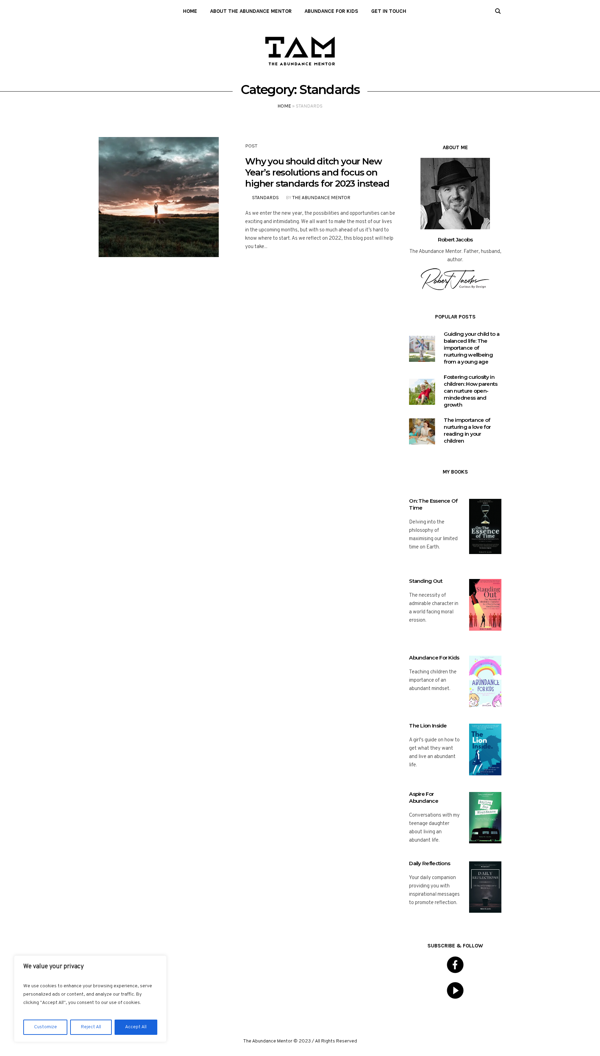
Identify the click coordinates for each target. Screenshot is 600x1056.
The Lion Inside (428, 725)
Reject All (91, 1027)
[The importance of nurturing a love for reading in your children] (422, 431)
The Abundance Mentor (321, 198)
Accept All (136, 1027)
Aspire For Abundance (423, 797)
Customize (45, 1027)
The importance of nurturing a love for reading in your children (467, 430)
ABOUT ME (455, 147)
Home (284, 106)
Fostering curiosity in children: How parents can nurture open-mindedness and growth (470, 391)
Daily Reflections (429, 863)
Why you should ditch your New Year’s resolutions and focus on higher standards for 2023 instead (317, 172)
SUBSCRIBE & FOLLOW (455, 946)
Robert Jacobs (455, 239)
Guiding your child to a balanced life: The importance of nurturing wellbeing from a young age (471, 348)
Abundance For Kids (434, 657)
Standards (265, 198)
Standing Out (425, 581)
